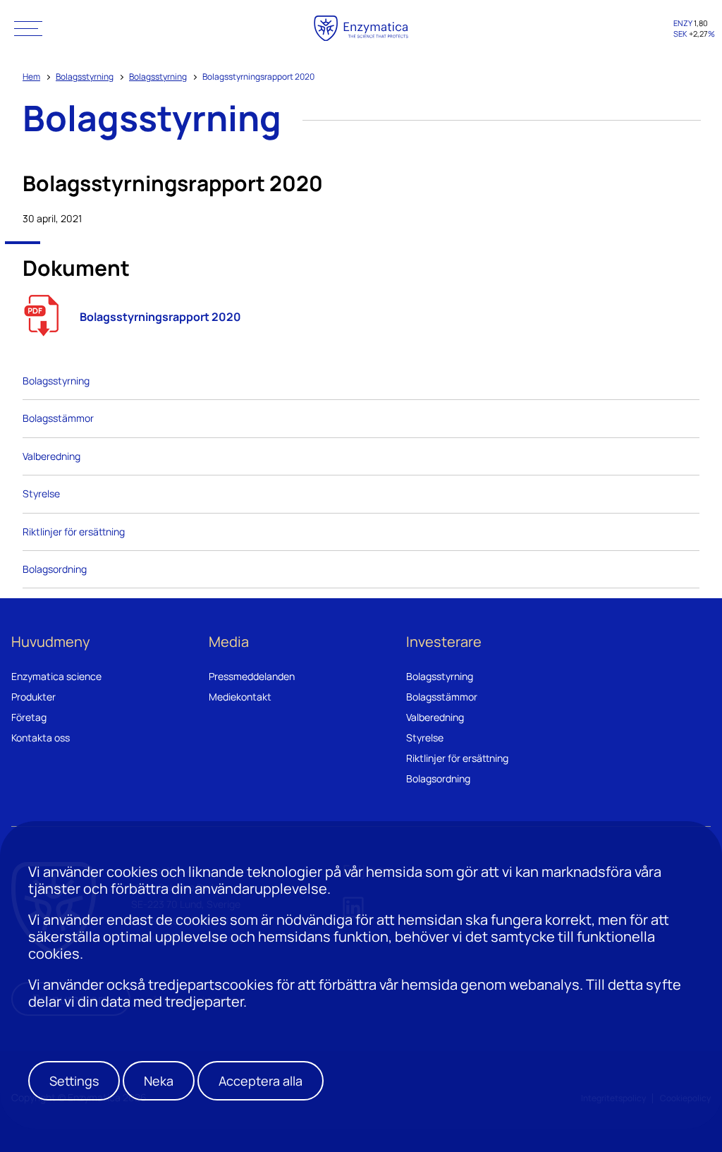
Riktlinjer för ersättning (74, 531)
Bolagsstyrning (85, 77)
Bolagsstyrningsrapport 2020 (160, 317)
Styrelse (41, 493)
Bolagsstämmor (58, 418)
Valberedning (51, 456)
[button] (28, 28)
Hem (31, 77)
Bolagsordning (55, 569)
